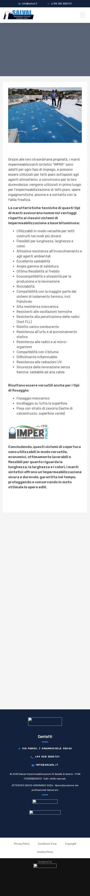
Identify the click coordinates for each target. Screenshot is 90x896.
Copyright (70, 843)
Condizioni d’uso (47, 843)
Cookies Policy (45, 852)
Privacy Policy (22, 843)
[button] (82, 15)
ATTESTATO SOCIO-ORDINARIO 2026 (32, 785)
